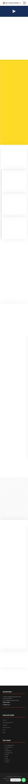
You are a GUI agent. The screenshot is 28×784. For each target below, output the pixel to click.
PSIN (6, 756)
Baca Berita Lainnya (8, 339)
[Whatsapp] (24, 780)
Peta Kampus (6, 727)
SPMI (6, 758)
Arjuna (7, 762)
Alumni (4, 720)
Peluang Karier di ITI (8, 722)
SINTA (6, 749)
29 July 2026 (6, 630)
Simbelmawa (9, 753)
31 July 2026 (14, 430)
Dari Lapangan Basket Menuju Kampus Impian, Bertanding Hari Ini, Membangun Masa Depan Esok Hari (14, 634)
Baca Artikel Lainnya (8, 529)
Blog (4, 732)
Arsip (4, 730)
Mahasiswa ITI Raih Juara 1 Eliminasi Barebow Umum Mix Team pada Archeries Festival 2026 (14, 373)
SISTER (7, 754)
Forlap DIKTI (8, 751)
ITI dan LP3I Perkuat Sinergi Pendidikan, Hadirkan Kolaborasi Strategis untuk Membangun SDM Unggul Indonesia (17, 435)
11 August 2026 (15, 396)
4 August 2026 (15, 412)
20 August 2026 (8, 368)
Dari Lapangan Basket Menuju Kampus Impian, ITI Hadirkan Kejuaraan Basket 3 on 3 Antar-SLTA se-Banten (17, 450)
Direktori (5, 725)
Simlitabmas (8, 747)
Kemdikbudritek (9, 745)
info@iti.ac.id (6, 704)
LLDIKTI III (7, 760)
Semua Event (14, 463)
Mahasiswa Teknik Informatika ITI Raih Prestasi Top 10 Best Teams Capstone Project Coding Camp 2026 (17, 388)
